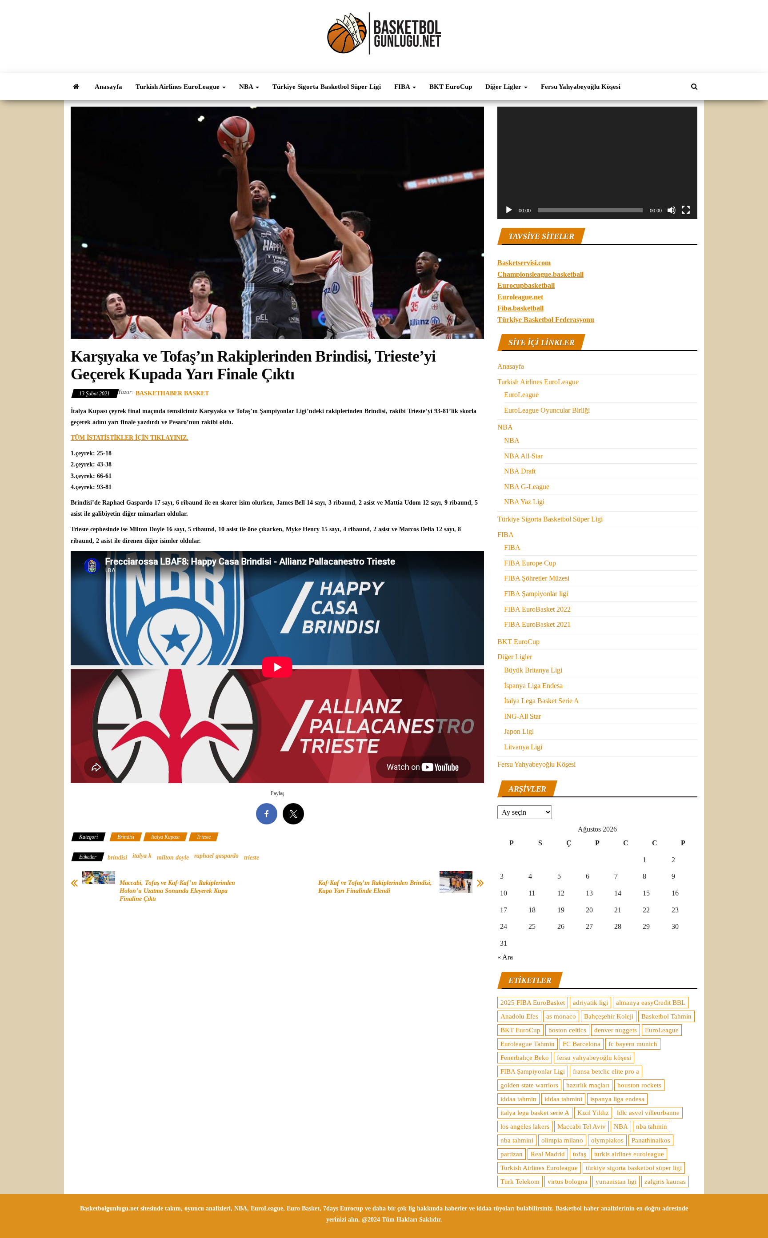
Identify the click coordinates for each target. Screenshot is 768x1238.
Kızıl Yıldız (593, 1112)
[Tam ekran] (685, 210)
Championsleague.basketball (540, 274)
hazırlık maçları (587, 1085)
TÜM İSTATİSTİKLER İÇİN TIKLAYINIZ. (129, 437)
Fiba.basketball (520, 308)
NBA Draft (520, 471)
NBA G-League (526, 486)
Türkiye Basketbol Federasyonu (545, 319)
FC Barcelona (581, 1043)
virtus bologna (568, 1181)
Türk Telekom (520, 1181)
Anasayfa (108, 86)
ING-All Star (522, 716)
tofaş (579, 1154)
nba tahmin (651, 1126)
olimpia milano (562, 1140)
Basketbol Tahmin (666, 1016)
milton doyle (173, 857)
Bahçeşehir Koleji (608, 1016)
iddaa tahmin (518, 1099)
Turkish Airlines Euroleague (539, 1167)
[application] (597, 163)
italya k (142, 855)
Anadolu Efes (519, 1016)
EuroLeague (521, 394)
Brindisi (125, 837)
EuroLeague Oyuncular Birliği (547, 410)
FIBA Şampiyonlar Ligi (532, 1071)
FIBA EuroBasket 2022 (537, 609)
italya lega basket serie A (534, 1112)
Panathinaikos (651, 1140)
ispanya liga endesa (617, 1099)
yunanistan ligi (616, 1181)
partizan (511, 1154)
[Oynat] (508, 210)
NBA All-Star (523, 456)
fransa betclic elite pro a (606, 1071)
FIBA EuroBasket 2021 (537, 624)
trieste (251, 857)
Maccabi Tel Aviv (581, 1126)
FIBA (403, 86)
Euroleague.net (520, 297)
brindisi (117, 857)
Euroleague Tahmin (527, 1043)
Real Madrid (548, 1154)
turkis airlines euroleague (629, 1154)
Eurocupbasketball (526, 285)
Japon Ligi (519, 731)
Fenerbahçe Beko (524, 1057)
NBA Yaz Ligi (524, 502)
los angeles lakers (524, 1126)
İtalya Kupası (165, 837)
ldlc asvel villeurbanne (648, 1112)
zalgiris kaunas (665, 1181)
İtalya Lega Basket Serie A (541, 701)
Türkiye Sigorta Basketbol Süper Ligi (326, 86)
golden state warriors (529, 1085)
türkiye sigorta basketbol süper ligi (634, 1167)
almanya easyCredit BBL (650, 1002)
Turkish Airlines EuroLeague (178, 86)
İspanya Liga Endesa (533, 685)
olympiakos (607, 1140)
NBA (247, 86)
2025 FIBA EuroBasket (532, 1002)
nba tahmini (516, 1140)
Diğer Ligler (504, 86)
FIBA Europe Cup (530, 563)
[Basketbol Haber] (76, 86)
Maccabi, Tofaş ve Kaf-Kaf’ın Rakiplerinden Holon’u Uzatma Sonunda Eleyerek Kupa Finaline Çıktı (177, 891)
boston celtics (567, 1030)
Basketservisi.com (524, 263)
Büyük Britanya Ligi (533, 670)
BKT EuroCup (450, 86)
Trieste (203, 837)
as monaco (561, 1016)
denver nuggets (615, 1030)
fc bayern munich (632, 1043)
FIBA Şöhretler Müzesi (536, 578)
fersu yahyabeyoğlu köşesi (594, 1057)
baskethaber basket (172, 393)
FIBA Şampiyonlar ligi (536, 593)
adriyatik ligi (590, 1002)
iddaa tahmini (563, 1099)
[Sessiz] (671, 210)
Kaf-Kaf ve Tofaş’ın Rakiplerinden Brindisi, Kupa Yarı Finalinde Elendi (375, 887)
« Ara (505, 957)
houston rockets (639, 1085)
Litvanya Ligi (523, 747)
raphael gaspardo (216, 855)
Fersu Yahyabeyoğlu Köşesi (580, 86)
